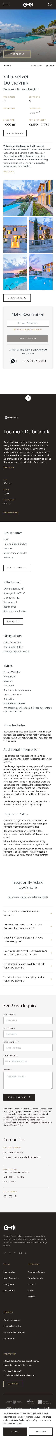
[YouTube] (20, 1253)
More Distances (10, 512)
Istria (30, 1290)
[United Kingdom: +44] (7, 1061)
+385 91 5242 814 (34, 361)
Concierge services (11, 1320)
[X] (15, 1253)
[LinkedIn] (26, 1253)
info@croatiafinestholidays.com (20, 1375)
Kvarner (31, 1296)
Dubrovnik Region (36, 1272)
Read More (8, 171)
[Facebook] (10, 1253)
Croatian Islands (35, 1278)
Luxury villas (9, 1272)
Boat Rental (8, 1338)
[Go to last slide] (5, 31)
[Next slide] (50, 31)
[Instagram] (4, 1253)
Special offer (9, 1290)
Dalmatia (32, 1284)
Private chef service (12, 1326)
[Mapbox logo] (11, 418)
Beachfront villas (11, 1278)
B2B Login (13, 1384)
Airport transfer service (13, 1332)
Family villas (8, 1284)
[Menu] (5, 4)
